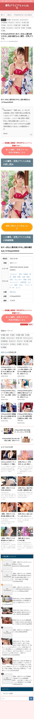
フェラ (10, 25)
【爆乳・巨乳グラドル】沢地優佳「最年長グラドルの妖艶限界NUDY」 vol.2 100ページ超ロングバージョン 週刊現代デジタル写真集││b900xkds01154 (22, 680)
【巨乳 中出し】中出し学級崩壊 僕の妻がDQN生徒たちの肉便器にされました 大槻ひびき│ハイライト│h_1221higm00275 (16, 601)
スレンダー (16, 19)
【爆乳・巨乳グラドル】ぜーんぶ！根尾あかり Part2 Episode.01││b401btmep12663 (22, 564)
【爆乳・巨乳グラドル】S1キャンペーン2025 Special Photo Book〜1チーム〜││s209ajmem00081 (22, 589)
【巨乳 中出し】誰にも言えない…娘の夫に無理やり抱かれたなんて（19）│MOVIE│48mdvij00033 (21, 612)
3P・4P (18, 27)
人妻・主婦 (26, 22)
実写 (24, 27)
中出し (4, 25)
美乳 (4, 30)
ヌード (18, 22)
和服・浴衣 (17, 25)
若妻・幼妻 (26, 25)
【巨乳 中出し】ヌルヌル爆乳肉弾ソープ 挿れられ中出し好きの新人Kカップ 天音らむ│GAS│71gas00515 (22, 622)
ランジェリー (25, 19)
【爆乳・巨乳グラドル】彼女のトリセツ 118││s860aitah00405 (22, 631)
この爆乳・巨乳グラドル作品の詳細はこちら (18, 151)
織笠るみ (4, 19)
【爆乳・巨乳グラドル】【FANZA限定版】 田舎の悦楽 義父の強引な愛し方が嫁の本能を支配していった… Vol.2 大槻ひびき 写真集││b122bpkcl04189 (21, 577)
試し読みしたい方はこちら (18, 227)
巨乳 (9, 19)
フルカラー (10, 27)
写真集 (29, 27)
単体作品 (5, 22)
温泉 (4, 27)
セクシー (12, 22)
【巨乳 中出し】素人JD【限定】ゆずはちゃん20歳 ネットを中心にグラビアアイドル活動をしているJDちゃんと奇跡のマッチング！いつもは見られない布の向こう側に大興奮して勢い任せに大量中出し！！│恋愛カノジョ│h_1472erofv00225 (16, 665)
